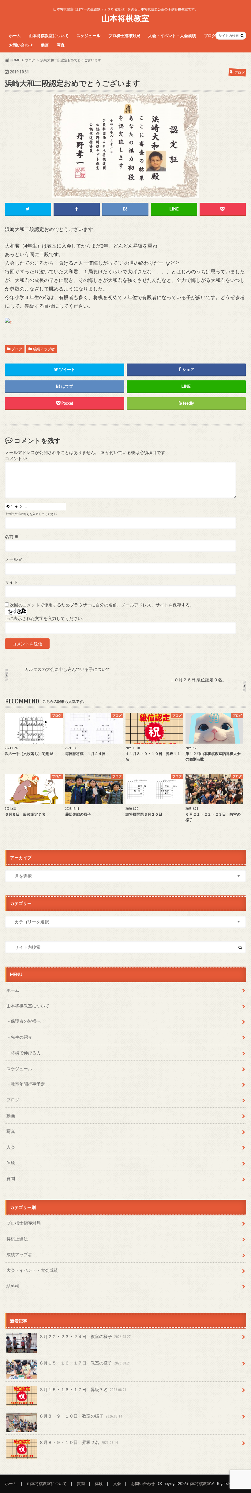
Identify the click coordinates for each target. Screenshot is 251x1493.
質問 (10, 1178)
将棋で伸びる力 (26, 1052)
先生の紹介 (21, 1037)
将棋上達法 (17, 1238)
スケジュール (88, 35)
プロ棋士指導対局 (124, 35)
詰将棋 (12, 1286)
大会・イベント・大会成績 (172, 35)
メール (14, 559)
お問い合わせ (21, 45)
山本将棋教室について (49, 35)
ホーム (15, 35)
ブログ (210, 35)
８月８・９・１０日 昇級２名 (78, 1442)
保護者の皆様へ (26, 1021)
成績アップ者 (44, 349)
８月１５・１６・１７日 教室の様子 (85, 1362)
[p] (9, 329)
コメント (16, 458)
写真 (61, 45)
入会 (10, 1147)
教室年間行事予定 (28, 1084)
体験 (10, 1162)
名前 (12, 536)
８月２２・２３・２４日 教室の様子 (85, 1336)
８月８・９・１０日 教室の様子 (80, 1415)
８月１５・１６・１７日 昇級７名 (82, 1389)
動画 (45, 45)
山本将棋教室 (125, 18)
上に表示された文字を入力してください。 (45, 618)
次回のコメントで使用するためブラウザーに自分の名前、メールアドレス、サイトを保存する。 (102, 604)
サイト (11, 582)
